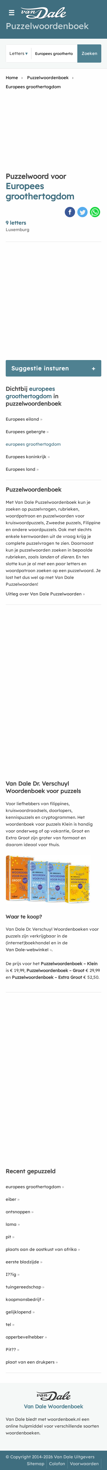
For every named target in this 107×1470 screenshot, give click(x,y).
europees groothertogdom (33, 1186)
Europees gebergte (25, 431)
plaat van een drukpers (30, 1362)
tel (8, 1324)
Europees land (20, 469)
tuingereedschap (23, 1287)
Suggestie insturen (40, 368)
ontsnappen (18, 1211)
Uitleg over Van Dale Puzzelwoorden (44, 594)
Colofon (57, 1463)
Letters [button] (16, 53)
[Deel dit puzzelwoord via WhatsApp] (95, 212)
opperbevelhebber (25, 1337)
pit (8, 1236)
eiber (11, 1199)
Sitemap (35, 1463)
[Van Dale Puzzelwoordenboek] (46, 12)
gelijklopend (18, 1312)
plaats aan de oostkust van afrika (41, 1249)
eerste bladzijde (22, 1262)
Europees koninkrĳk (26, 456)
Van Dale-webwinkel (27, 949)
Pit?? (11, 1349)
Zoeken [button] (89, 53)
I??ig (11, 1274)
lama (11, 1224)
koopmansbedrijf (23, 1299)
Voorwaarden (84, 1463)
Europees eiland (22, 419)
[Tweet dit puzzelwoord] (83, 212)
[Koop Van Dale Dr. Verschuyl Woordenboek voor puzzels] (48, 902)
